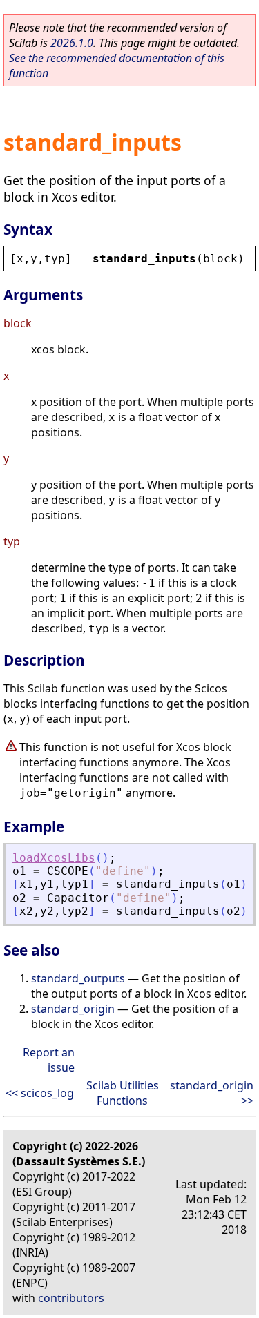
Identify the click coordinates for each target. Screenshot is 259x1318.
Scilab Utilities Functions (122, 1093)
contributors (71, 1298)
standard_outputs (78, 978)
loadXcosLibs (53, 857)
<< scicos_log (40, 1093)
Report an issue (49, 1060)
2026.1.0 (71, 42)
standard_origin (73, 1008)
